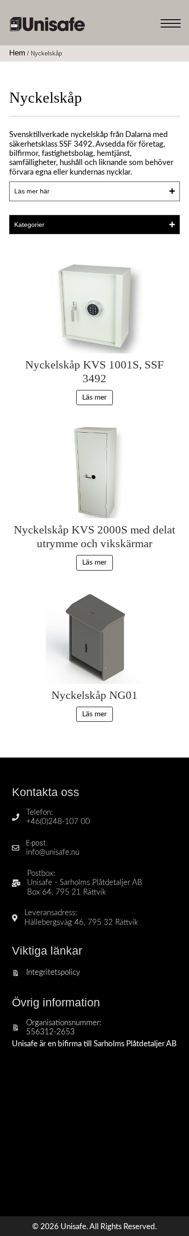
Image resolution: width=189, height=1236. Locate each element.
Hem (17, 53)
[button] (94, 191)
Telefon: (39, 812)
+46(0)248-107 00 (58, 821)
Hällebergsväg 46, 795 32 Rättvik (81, 922)
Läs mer (94, 397)
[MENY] (170, 24)
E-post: (36, 842)
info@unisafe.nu (52, 852)
